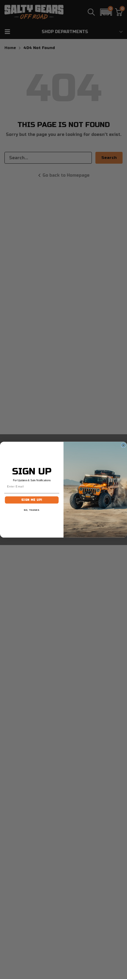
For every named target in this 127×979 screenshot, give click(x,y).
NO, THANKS (31, 510)
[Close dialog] (123, 445)
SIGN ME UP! (31, 499)
